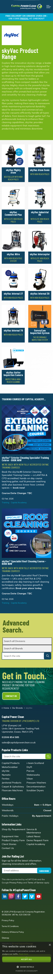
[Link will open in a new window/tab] (5, 896)
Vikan (29, 778)
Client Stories (9, 844)
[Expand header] (48, 6)
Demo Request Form (37, 840)
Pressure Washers (36, 782)
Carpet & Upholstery (13, 786)
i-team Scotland (35, 763)
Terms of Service (35, 882)
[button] (47, 656)
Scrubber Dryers (35, 790)
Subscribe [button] (44, 871)
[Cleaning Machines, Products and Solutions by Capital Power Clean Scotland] (26, 7)
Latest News (33, 836)
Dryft (29, 766)
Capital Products (11, 763)
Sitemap (5, 938)
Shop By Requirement (13, 829)
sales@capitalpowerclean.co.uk (19, 742)
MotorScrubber (10, 766)
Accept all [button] (26, 959)
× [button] (50, 945)
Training (5, 502)
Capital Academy (19, 502)
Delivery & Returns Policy (13, 932)
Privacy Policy (16, 882)
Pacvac (30, 770)
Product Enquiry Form (13, 840)
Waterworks (33, 774)
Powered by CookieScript (27, 971)
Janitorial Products (11, 782)
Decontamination (35, 786)
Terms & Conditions (10, 926)
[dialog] (26, 958)
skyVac (6, 770)
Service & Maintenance (33, 831)
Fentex (5, 778)
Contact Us (11, 696)
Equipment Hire (10, 836)
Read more (23, 954)
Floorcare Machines (12, 790)
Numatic (6, 774)
